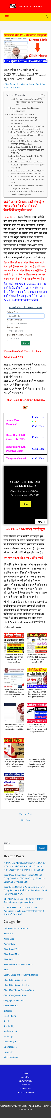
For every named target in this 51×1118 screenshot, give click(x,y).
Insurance (8, 1010)
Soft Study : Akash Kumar (30, 6)
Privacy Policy (25, 1080)
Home (25, 1072)
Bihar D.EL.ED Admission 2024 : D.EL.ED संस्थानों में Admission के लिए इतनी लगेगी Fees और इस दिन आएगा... (27, 135)
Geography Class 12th (14, 1000)
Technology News (12, 1041)
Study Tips (8, 1036)
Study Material (10, 1031)
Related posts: (20, 123)
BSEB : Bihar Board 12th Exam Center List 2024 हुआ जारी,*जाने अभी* (27, 187)
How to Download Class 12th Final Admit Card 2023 (25, 109)
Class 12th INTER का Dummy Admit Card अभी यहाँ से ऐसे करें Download (26, 142)
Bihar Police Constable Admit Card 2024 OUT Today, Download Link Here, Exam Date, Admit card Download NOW (25, 890)
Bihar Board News (12, 954)
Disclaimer (25, 1084)
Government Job (11, 1005)
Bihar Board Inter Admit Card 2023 (21, 114)
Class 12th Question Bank (15, 995)
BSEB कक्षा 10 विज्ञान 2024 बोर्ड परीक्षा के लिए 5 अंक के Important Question (27, 193)
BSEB (6, 87)
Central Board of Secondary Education (21, 974)
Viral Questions (11, 1056)
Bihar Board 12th (11, 948)
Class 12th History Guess (15, 979)
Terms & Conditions (25, 1092)
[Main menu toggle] (7, 17)
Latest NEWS (10, 1015)
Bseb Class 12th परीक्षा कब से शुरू (26, 117)
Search (7, 842)
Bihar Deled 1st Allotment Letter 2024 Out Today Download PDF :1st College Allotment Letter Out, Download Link (24, 878)
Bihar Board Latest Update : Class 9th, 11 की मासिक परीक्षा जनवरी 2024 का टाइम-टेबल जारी (27, 172)
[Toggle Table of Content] (41, 95)
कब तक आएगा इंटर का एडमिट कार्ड (26, 120)
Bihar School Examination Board (19, 83)
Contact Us (26, 1088)
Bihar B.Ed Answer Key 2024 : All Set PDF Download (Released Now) (27, 157)
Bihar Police (9, 959)
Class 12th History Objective (16, 984)
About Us (25, 1076)
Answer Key (9, 943)
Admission (8, 933)
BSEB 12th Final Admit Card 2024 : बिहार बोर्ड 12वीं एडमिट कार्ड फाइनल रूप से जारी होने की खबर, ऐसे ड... (27, 179)
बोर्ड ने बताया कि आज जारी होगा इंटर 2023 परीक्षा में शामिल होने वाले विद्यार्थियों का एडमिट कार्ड (29, 102)
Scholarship (9, 1026)
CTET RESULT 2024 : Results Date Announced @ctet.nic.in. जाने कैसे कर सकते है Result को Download (24, 911)
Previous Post (25, 814)
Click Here (38, 426)
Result (6, 1020)
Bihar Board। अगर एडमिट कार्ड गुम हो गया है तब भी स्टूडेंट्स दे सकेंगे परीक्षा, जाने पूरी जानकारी (27, 127)
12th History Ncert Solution (16, 928)
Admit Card (41, 83)
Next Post (25, 820)
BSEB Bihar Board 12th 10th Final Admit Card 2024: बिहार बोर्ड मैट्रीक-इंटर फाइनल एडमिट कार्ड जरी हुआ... (27, 164)
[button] (47, 17)
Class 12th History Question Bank (19, 990)
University (8, 1051)
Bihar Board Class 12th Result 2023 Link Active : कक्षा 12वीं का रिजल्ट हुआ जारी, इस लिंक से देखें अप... (27, 150)
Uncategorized (10, 1046)
